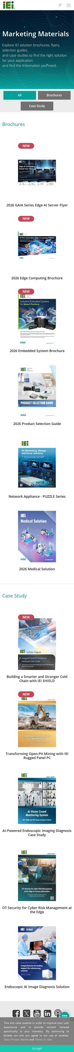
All (19, 95)
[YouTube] (37, 1013)
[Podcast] (58, 1013)
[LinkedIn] (47, 1013)
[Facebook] (16, 1013)
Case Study (37, 106)
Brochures (54, 95)
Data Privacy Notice (16, 1039)
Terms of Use (43, 1039)
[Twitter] (26, 1012)
